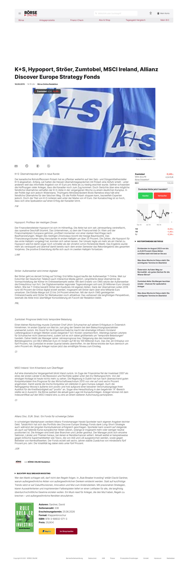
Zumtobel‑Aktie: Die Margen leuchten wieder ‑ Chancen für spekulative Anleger (153, 283)
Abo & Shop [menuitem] (104, 20)
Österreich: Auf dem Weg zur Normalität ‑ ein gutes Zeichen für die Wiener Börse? (153, 272)
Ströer (18, 271)
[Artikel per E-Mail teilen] (16, 166)
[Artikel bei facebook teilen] (38, 166)
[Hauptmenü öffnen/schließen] (20, 13)
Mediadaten (171, 558)
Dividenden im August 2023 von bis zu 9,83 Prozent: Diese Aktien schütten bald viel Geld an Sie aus (153, 250)
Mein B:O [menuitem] (165, 20)
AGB (103, 558)
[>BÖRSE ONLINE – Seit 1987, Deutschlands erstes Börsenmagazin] (31, 13)
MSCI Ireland (21, 367)
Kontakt (146, 558)
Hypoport (20, 222)
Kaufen (145, 196)
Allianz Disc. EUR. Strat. (27, 416)
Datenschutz (92, 558)
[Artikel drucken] (27, 166)
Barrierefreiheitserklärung (74, 558)
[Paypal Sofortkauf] (47, 531)
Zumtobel (20, 319)
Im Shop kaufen (66, 531)
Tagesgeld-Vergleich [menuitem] (135, 20)
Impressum (157, 558)
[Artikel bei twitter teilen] (49, 166)
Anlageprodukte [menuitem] (47, 20)
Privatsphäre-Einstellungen (129, 558)
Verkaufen (162, 196)
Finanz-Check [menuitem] (76, 20)
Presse (112, 558)
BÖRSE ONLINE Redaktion (39, 462)
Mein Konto (164, 13)
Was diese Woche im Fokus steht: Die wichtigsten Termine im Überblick (153, 261)
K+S (17, 174)
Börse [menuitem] (21, 20)
